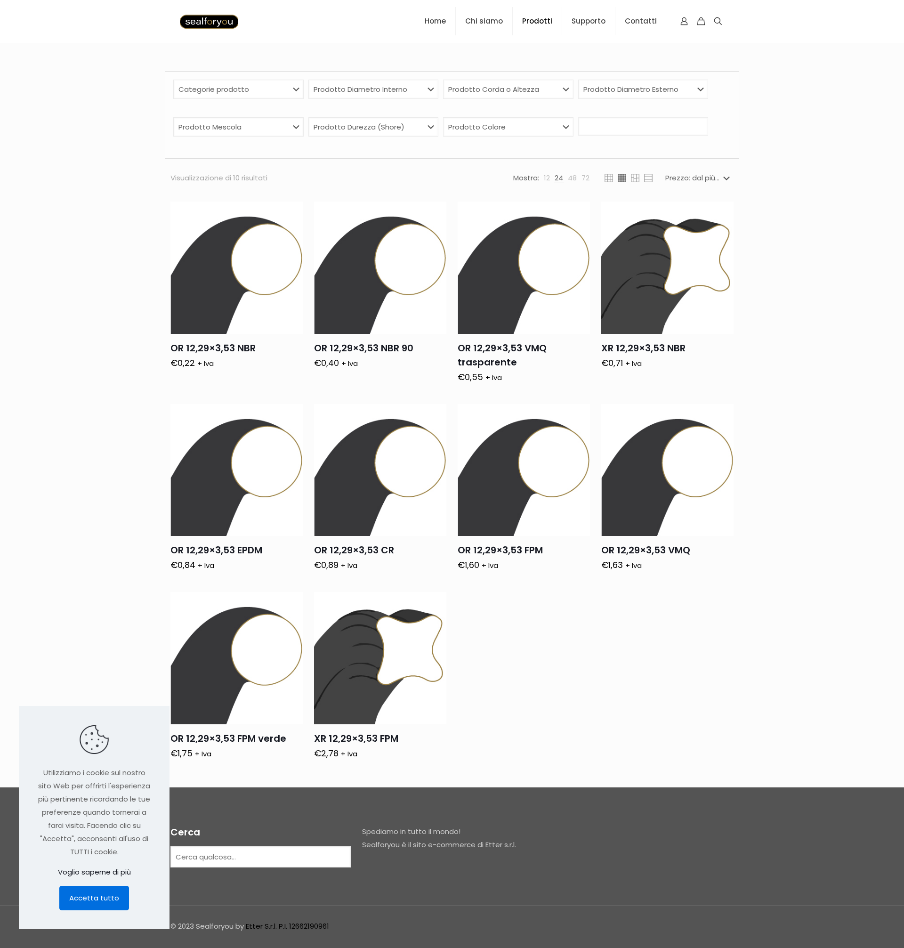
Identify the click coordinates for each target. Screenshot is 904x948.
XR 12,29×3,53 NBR (643, 348)
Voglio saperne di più (94, 872)
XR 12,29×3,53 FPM (356, 738)
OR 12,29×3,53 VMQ (645, 550)
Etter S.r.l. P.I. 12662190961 (287, 926)
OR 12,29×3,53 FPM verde (228, 738)
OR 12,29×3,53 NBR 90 (363, 348)
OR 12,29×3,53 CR (354, 550)
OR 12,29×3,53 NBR (213, 348)
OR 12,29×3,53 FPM (500, 550)
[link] (547, 178)
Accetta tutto (94, 898)
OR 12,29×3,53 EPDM (216, 550)
